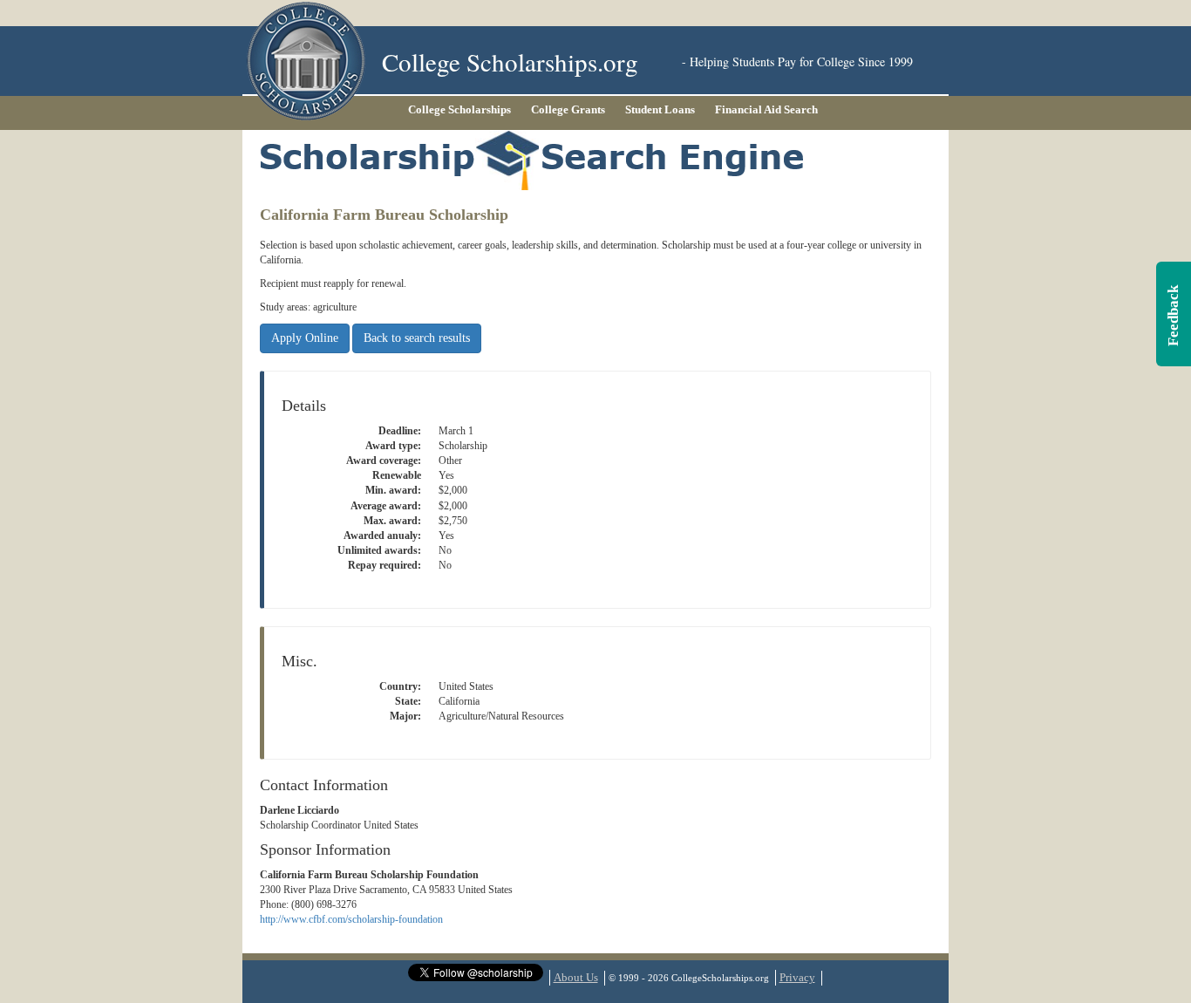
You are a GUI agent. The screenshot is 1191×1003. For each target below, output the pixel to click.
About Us (576, 977)
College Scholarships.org (510, 61)
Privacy (797, 977)
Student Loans (660, 109)
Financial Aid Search (766, 109)
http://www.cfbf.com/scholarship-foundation (351, 919)
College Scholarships (459, 109)
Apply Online (304, 338)
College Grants (568, 109)
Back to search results (417, 338)
